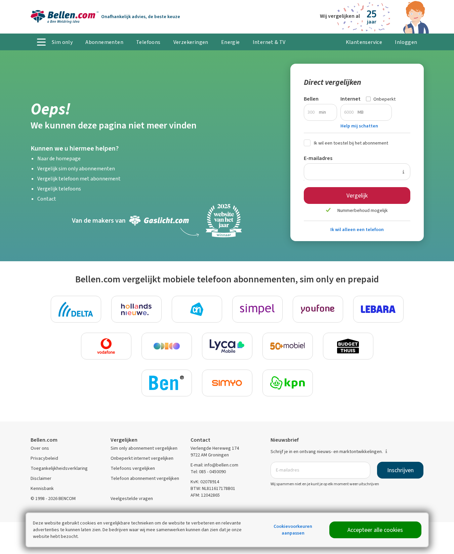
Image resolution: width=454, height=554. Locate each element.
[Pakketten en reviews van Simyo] (227, 383)
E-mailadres (318, 158)
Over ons (40, 448)
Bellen (311, 98)
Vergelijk (357, 195)
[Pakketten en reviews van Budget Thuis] (348, 346)
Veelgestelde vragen (132, 498)
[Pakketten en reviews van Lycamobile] (227, 346)
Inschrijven (400, 470)
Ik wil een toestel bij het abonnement (351, 143)
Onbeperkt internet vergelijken (142, 458)
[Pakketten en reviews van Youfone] (318, 309)
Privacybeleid (44, 458)
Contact (46, 198)
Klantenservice (364, 42)
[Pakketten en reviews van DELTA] (76, 309)
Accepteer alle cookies (375, 530)
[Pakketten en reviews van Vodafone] (106, 346)
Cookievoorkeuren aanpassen (293, 529)
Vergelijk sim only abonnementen (76, 168)
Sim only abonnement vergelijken (144, 448)
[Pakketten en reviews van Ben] (166, 383)
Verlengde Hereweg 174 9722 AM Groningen (215, 451)
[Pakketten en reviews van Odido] (166, 346)
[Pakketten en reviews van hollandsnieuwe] (136, 309)
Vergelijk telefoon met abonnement (79, 178)
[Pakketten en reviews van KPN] (287, 383)
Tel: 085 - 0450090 (208, 471)
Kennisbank (42, 488)
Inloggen (406, 42)
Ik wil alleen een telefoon (357, 229)
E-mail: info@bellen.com (214, 465)
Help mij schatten (359, 126)
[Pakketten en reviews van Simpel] (257, 309)
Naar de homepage (59, 158)
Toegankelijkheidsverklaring (59, 468)
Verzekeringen (190, 42)
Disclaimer (41, 478)
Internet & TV (269, 42)
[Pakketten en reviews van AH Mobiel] (197, 309)
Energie (230, 42)
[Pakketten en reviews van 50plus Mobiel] (287, 346)
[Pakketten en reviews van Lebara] (378, 309)
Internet (350, 98)
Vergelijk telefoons (59, 188)
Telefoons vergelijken (133, 468)
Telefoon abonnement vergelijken (145, 478)
